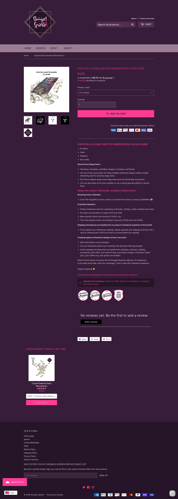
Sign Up (103, 475)
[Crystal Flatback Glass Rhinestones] (41, 368)
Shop (54, 48)
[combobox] (41, 396)
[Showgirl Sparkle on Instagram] (93, 487)
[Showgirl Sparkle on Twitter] (84, 487)
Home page (29, 436)
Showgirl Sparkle (37, 495)
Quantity (81, 99)
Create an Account (147, 18)
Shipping (81, 80)
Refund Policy (30, 449)
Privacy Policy (30, 456)
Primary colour (84, 87)
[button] (116, 78)
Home (27, 48)
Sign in (133, 18)
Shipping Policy (30, 453)
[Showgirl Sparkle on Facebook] (88, 487)
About (68, 48)
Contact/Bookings (31, 442)
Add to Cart (42, 402)
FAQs (26, 446)
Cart (148, 24)
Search (41, 48)
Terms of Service (31, 459)
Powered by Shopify (55, 495)
